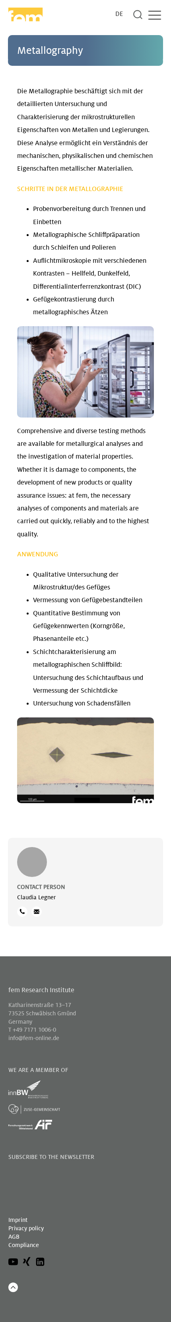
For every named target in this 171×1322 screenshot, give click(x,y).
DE (119, 14)
